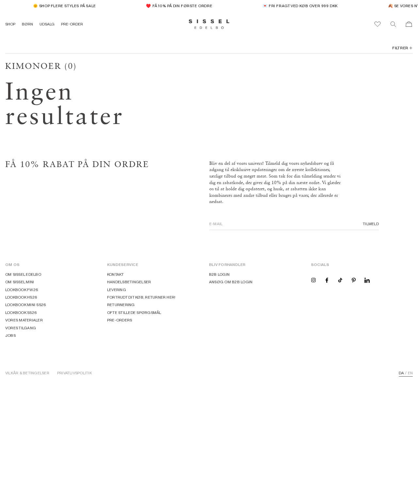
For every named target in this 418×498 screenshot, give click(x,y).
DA (401, 373)
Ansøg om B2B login (230, 282)
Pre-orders (119, 320)
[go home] (209, 24)
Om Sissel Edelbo (23, 274)
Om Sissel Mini (19, 282)
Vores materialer (24, 320)
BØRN (27, 24)
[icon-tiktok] (340, 280)
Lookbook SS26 (21, 312)
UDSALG (47, 24)
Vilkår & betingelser (27, 373)
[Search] (393, 24)
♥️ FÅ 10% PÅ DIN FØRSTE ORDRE (177, 6)
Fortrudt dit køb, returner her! (141, 297)
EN (410, 373)
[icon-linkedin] (367, 280)
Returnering (121, 305)
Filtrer (400, 48)
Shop (10, 24)
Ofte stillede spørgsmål (134, 312)
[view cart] (409, 24)
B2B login (219, 274)
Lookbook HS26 (21, 297)
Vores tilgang (20, 328)
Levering (116, 290)
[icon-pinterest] (353, 280)
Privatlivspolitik (74, 373)
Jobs (10, 335)
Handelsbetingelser (129, 282)
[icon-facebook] (327, 280)
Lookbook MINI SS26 (25, 305)
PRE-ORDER (72, 24)
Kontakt (115, 274)
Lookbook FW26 (21, 290)
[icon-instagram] (313, 280)
